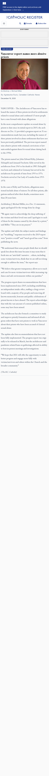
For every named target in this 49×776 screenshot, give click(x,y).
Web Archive (7, 49)
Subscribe (42, 23)
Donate (29, 23)
